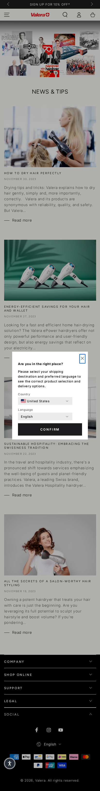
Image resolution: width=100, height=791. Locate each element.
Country (24, 394)
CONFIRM (50, 429)
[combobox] (35, 401)
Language (25, 409)
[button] (82, 358)
